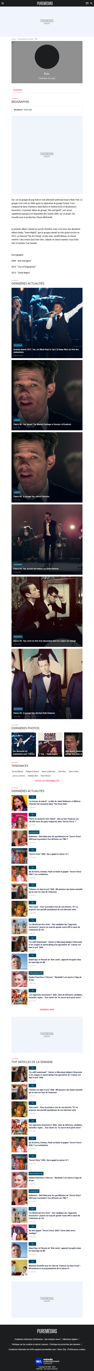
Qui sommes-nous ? (53, 1339)
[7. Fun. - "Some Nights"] (50, 744)
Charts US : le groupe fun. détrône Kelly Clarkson (34, 713)
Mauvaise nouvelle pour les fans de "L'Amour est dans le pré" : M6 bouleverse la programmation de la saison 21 (55, 1267)
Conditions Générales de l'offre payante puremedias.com (32, 1349)
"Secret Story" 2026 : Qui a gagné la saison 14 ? (49, 854)
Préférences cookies (76, 1349)
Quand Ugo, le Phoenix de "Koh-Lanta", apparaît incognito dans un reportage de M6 (55, 960)
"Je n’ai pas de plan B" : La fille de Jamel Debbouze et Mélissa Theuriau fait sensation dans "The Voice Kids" (54, 802)
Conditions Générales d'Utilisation (29, 1339)
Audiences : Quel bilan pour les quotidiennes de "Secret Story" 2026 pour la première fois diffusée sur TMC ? (55, 837)
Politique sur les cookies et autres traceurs (30, 1344)
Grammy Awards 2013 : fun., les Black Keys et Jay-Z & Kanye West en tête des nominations (46, 350)
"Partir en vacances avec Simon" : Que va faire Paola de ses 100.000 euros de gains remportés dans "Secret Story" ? (54, 820)
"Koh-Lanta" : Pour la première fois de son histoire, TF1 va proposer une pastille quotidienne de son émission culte (53, 908)
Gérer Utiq (62, 1349)
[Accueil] (45, 3)
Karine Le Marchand (48, 771)
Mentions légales (70, 1339)
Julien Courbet (74, 771)
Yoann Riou (62, 771)
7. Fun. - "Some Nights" (48, 754)
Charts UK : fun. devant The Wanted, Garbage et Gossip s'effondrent (42, 424)
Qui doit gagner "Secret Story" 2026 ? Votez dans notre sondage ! (52, 1231)
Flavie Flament (46, 776)
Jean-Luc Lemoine (18, 776)
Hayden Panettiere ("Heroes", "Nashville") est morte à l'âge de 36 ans (55, 978)
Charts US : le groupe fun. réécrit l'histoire (31, 496)
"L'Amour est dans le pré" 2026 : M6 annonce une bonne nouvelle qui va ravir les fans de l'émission (55, 890)
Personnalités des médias (26, 39)
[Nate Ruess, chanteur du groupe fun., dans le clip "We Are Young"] (76, 744)
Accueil (14, 39)
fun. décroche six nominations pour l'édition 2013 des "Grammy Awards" (24, 753)
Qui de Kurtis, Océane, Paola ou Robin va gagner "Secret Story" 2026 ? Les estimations (55, 873)
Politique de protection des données (65, 1344)
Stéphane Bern (33, 776)
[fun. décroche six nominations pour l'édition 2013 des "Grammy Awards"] (24, 744)
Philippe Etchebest (32, 771)
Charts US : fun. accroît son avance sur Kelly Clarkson (36, 569)
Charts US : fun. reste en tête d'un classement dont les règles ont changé (44, 641)
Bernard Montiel (17, 771)
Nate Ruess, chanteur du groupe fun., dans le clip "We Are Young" (75, 753)
